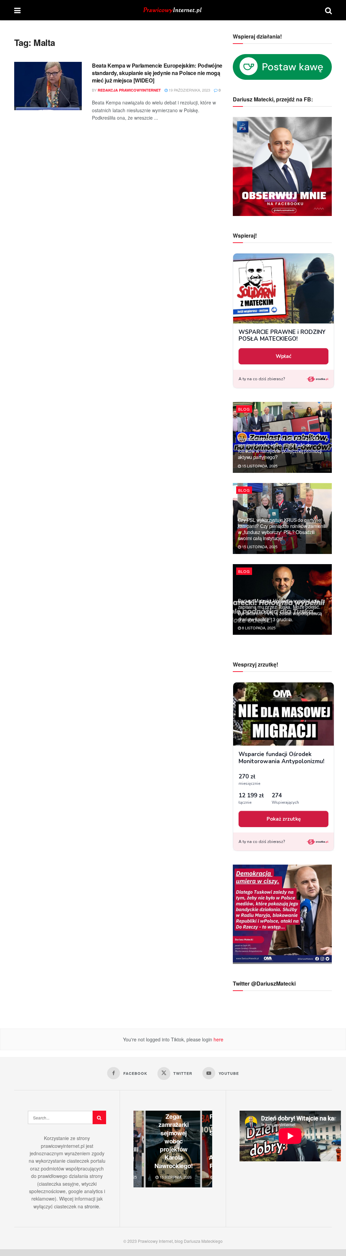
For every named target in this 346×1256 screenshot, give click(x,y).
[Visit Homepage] (173, 10)
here (217, 1039)
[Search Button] (328, 10)
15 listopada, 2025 (259, 465)
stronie (91, 1206)
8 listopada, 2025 (258, 627)
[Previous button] (138, 1149)
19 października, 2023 (189, 90)
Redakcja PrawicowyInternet (129, 90)
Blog (244, 409)
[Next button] (207, 1149)
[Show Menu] (17, 10)
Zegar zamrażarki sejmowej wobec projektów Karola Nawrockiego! (173, 1141)
